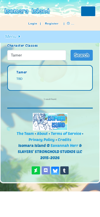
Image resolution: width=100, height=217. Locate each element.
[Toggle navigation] (88, 11)
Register (52, 23)
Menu (11, 36)
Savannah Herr (64, 145)
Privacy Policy (42, 139)
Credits (64, 139)
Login (32, 23)
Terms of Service (66, 133)
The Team (25, 133)
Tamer (21, 72)
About (42, 133)
